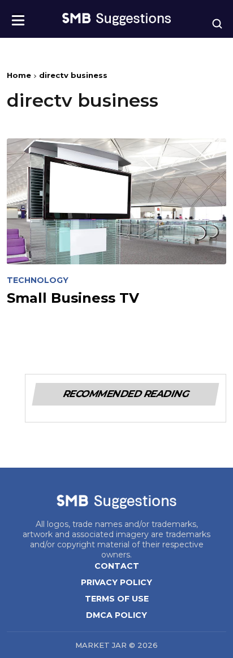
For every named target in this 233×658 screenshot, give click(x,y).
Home (19, 75)
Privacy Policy (116, 582)
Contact (116, 566)
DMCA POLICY (116, 615)
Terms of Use (117, 599)
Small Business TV (73, 298)
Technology (37, 280)
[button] (18, 16)
